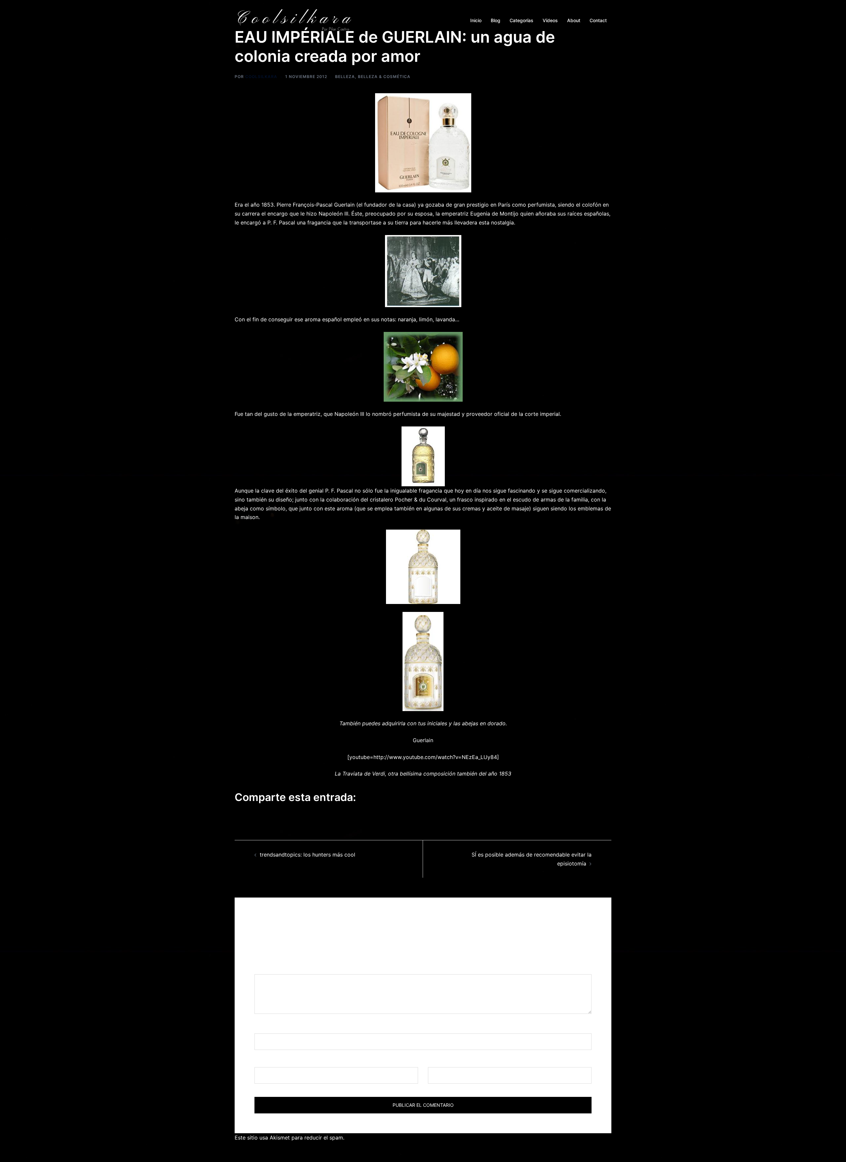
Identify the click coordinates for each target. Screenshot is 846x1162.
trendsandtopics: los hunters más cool (307, 854)
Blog (495, 20)
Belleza (345, 76)
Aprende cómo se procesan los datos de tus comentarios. (418, 1137)
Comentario (271, 968)
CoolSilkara (261, 76)
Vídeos (550, 20)
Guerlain (423, 740)
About (573, 20)
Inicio (475, 20)
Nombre (266, 1027)
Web (433, 1061)
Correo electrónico (280, 1061)
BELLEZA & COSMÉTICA (384, 76)
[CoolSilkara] (294, 20)
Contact (598, 20)
